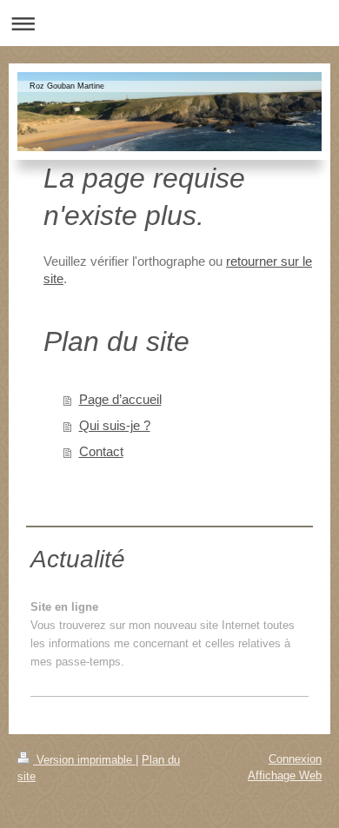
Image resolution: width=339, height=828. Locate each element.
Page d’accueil (120, 399)
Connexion (295, 758)
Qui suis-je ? (114, 425)
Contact (101, 451)
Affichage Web (285, 775)
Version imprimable (84, 759)
